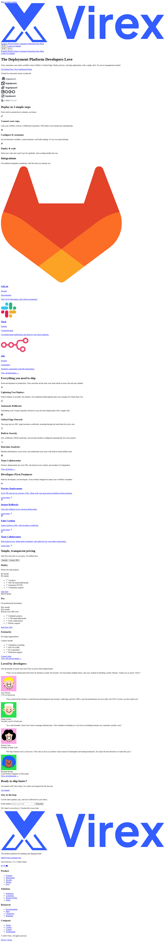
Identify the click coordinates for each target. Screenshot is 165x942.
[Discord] (7, 866)
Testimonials (10, 932)
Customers (23, 44)
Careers (9, 927)
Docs (38, 44)
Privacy (4, 940)
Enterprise (32, 44)
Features (4, 44)
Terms (9, 940)
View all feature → (8, 469)
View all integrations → (10, 373)
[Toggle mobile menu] (10, 48)
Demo (16, 44)
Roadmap (9, 916)
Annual (14, 560)
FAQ (8, 884)
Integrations (10, 878)
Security (9, 880)
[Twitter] (2, 866)
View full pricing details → (11, 658)
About (8, 925)
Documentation (12, 909)
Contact (9, 930)
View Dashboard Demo (23, 69)
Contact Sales (6, 656)
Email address (6, 804)
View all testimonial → (9, 776)
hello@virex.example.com (11, 858)
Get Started (16, 46)
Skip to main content (9, 2)
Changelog (10, 914)
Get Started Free (7, 69)
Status (8, 900)
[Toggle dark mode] (4, 46)
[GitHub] (4, 866)
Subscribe (39, 804)
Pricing (11, 44)
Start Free (4, 592)
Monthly (4, 560)
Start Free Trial (6, 627)
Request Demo (11, 898)
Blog (42, 44)
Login (9, 46)
